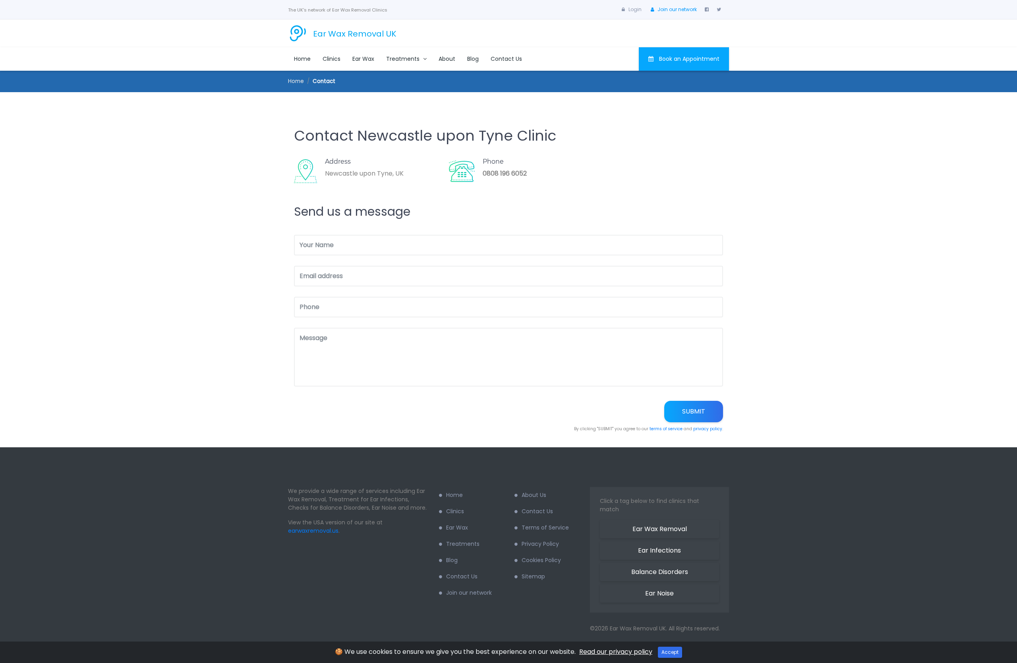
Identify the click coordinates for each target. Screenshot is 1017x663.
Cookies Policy (541, 560)
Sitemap (533, 576)
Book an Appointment (688, 59)
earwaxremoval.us (313, 531)
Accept (670, 652)
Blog (473, 59)
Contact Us (506, 59)
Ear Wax (363, 59)
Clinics (331, 59)
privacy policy (707, 429)
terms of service (666, 429)
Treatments (403, 59)
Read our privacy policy (615, 651)
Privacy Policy (540, 544)
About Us (534, 495)
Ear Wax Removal (659, 528)
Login (635, 9)
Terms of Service (545, 528)
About (447, 59)
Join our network (677, 9)
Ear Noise (659, 593)
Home (302, 59)
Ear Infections (659, 550)
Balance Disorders (659, 571)
